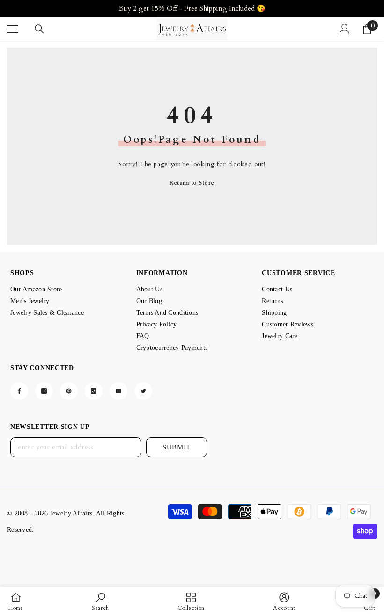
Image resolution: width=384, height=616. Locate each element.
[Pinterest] (69, 391)
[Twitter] (143, 391)
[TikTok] (94, 391)
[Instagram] (44, 391)
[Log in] (345, 29)
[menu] (12, 29)
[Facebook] (19, 391)
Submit (176, 447)
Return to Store (192, 183)
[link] (100, 601)
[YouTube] (118, 391)
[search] (39, 29)
